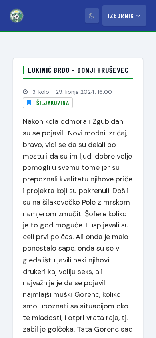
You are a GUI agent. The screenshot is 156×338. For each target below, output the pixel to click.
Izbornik (121, 15)
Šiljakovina (52, 102)
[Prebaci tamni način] (92, 15)
